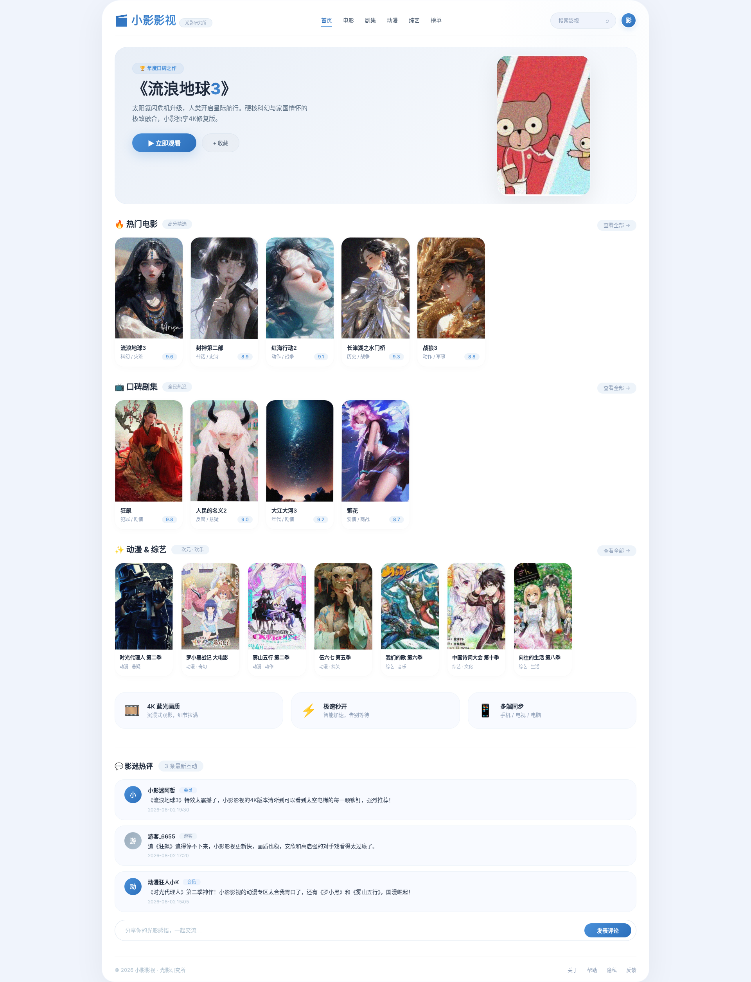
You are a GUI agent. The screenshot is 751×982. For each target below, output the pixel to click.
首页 (326, 20)
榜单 (436, 20)
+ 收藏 (220, 143)
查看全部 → (617, 225)
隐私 (612, 970)
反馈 (631, 970)
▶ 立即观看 (164, 143)
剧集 (370, 20)
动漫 (392, 20)
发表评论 (608, 931)
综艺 (414, 20)
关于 (573, 970)
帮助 (592, 970)
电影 (348, 20)
